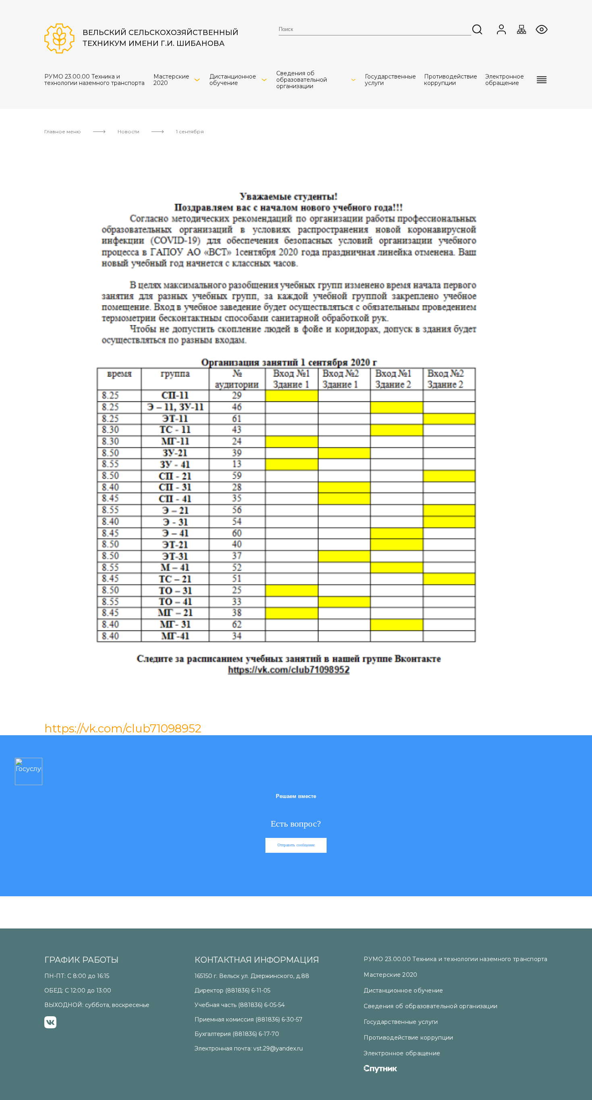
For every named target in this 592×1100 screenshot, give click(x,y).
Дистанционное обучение (403, 990)
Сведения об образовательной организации (430, 1006)
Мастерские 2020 (390, 974)
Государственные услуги (401, 1022)
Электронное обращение (402, 1053)
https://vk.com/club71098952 (122, 728)
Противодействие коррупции (408, 1037)
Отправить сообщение (296, 845)
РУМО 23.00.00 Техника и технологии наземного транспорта (455, 959)
